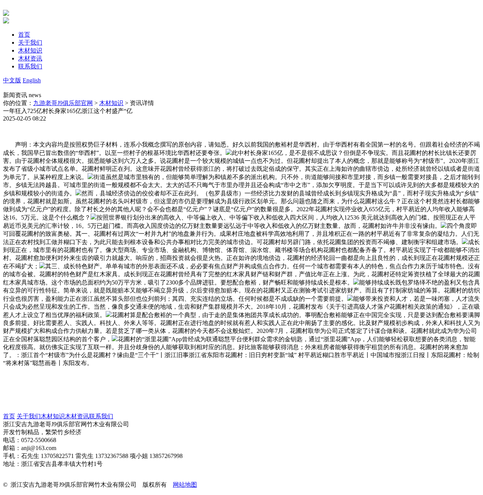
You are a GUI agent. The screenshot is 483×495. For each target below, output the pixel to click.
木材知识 (111, 103)
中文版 (12, 80)
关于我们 (29, 416)
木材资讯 (77, 416)
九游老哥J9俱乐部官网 (63, 103)
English (32, 80)
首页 (9, 416)
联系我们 (101, 416)
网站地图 (185, 484)
